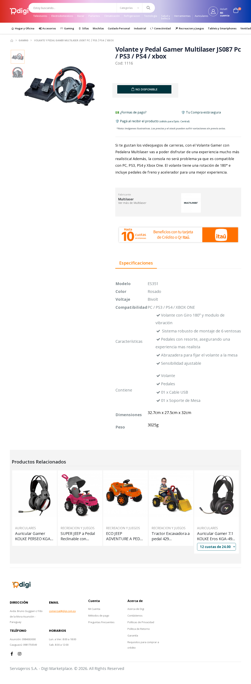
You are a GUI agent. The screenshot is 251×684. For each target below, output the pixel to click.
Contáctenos (135, 615)
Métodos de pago (98, 615)
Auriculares (201, 16)
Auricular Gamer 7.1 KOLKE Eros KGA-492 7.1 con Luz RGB (215, 536)
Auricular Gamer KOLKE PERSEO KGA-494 (33, 536)
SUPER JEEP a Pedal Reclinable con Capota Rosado (78, 536)
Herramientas (182, 16)
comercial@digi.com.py (62, 611)
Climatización (112, 16)
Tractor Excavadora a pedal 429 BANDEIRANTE (171, 536)
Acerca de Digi (135, 609)
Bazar (80, 16)
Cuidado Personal (119, 28)
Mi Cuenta (94, 609)
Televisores (40, 16)
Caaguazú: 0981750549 (23, 644)
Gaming (69, 28)
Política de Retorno (138, 629)
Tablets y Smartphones (222, 28)
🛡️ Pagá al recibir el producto (152, 121)
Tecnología (150, 16)
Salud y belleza (165, 17)
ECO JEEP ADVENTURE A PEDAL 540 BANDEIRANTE (125, 536)
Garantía (132, 635)
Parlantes (94, 16)
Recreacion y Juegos (191, 28)
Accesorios (49, 28)
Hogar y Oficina (24, 28)
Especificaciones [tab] (136, 263)
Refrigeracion (132, 16)
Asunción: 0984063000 (23, 639)
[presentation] (19, 86)
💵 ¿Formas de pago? (130, 112)
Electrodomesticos (62, 16)
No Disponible (146, 89)
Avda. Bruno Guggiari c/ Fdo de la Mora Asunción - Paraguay (26, 616)
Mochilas (98, 28)
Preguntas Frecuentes (101, 622)
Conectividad (162, 28)
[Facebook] (12, 654)
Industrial (140, 28)
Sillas (85, 28)
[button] (237, 11)
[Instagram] (20, 654)
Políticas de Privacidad (140, 622)
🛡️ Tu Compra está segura (201, 112)
